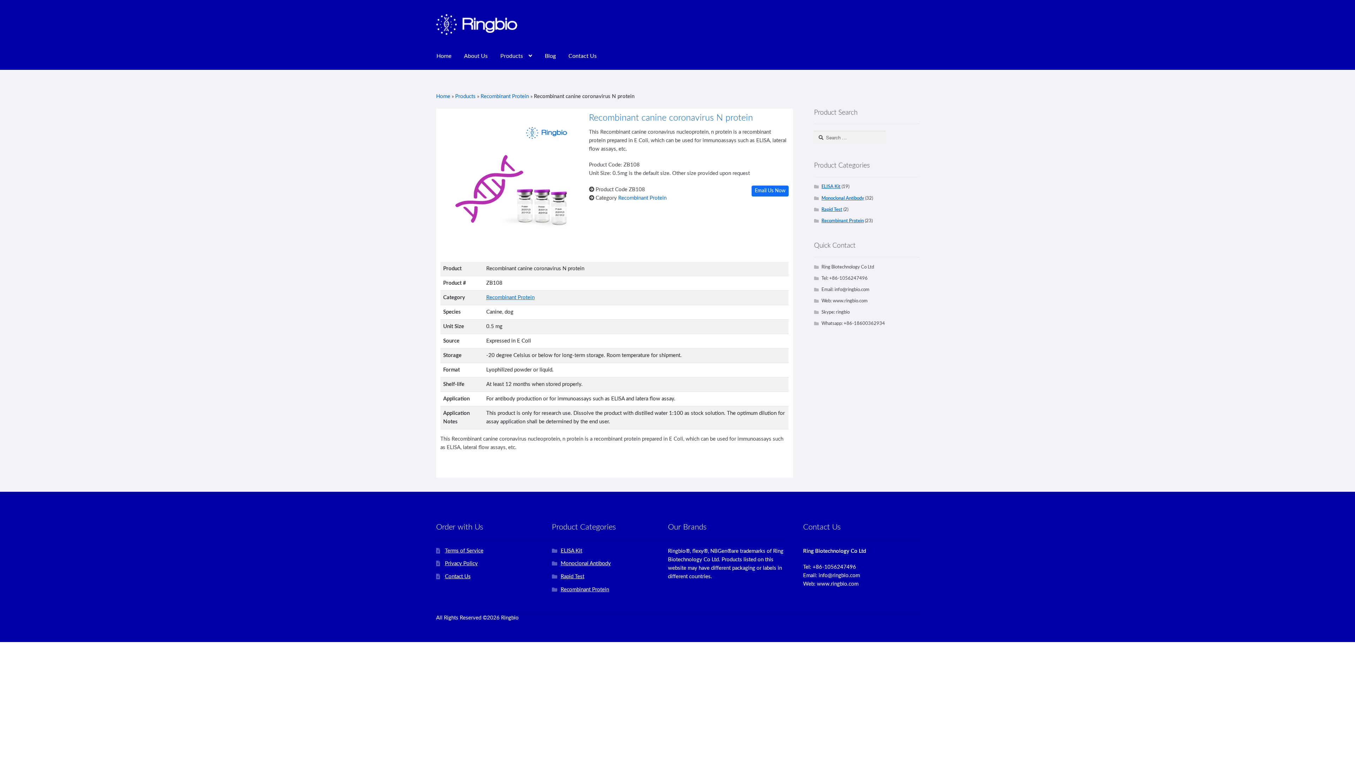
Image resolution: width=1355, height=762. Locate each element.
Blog (550, 56)
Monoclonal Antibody (842, 198)
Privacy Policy (461, 563)
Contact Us (582, 56)
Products (511, 56)
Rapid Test (831, 209)
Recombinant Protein (505, 96)
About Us (476, 56)
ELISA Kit (831, 186)
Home (443, 56)
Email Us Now (770, 190)
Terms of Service (464, 551)
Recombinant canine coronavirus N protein (671, 118)
